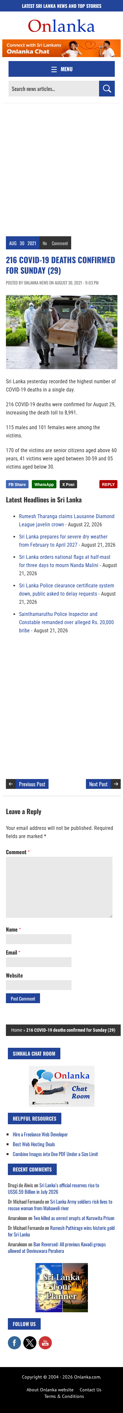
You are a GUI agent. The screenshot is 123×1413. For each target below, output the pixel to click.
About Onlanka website (50, 1390)
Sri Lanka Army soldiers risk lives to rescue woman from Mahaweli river (60, 1205)
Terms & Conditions (64, 1396)
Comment (60, 243)
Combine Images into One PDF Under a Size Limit (55, 1153)
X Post (68, 484)
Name (13, 929)
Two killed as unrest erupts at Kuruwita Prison (73, 1217)
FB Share (17, 484)
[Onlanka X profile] (29, 1339)
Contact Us (90, 1390)
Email (13, 952)
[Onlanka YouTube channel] (45, 1339)
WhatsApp (44, 484)
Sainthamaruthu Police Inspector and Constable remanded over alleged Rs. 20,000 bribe (66, 622)
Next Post (98, 784)
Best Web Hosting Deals (34, 1144)
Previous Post (32, 784)
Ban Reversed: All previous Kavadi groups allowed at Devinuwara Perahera (57, 1247)
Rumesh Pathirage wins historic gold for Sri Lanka (61, 1231)
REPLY (108, 484)
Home (16, 1030)
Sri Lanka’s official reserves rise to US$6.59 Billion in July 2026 (53, 1188)
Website (14, 975)
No (45, 243)
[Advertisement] (61, 168)
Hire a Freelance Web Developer (40, 1134)
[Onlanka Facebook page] (14, 1339)
